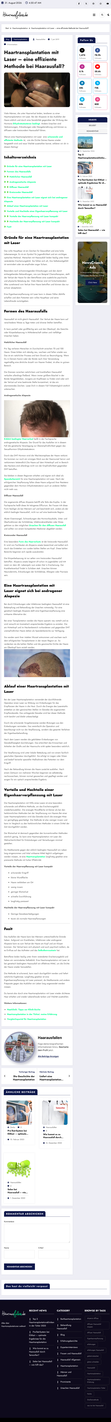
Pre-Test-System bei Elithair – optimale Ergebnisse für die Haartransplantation (18, 1132)
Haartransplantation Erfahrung (94, 1380)
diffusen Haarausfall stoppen (94, 1325)
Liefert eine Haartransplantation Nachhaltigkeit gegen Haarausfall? (51, 1078)
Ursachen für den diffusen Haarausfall (47, 525)
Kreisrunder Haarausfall (20, 192)
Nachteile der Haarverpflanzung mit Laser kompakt (34, 221)
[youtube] (107, 3)
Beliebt (92, 125)
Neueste (93, 119)
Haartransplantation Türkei (96, 1388)
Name (6, 1247)
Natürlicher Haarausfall (20, 176)
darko (12, 1127)
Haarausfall (91, 1368)
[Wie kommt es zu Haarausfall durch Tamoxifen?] (55, 1112)
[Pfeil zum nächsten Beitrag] (69, 1076)
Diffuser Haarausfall (19, 187)
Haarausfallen (40, 39)
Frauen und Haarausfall (71, 1353)
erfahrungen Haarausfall (95, 1350)
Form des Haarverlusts (30, 541)
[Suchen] (102, 14)
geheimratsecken (93, 1356)
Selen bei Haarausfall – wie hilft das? (17, 1191)
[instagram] (100, 3)
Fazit (9, 226)
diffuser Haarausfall (94, 1332)
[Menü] (94, 15)
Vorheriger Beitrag (27, 1072)
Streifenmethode (93, 1400)
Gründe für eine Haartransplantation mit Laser (29, 166)
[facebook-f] (79, 3)
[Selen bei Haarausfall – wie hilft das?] (19, 1167)
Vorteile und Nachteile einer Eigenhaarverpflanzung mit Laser (37, 211)
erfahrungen (91, 1344)
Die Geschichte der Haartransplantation (24, 1078)
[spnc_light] (108, 15)
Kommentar (92, 131)
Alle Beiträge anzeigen (48, 1056)
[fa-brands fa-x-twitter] (86, 3)
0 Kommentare (12, 44)
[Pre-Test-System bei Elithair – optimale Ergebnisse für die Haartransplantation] (19, 1112)
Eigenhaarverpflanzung (95, 1338)
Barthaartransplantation (71, 1318)
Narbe (89, 1394)
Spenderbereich (12, 479)
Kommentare (9, 1221)
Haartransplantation (20, 39)
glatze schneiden (93, 1362)
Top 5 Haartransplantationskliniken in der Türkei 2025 (92, 156)
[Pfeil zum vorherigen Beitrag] (5, 1076)
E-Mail (40, 1247)
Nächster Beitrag (47, 1072)
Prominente (66, 1381)
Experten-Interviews (69, 1347)
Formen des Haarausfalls (19, 171)
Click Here (92, 282)
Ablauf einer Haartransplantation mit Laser (27, 205)
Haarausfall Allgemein (70, 1359)
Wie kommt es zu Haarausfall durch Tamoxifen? (52, 1136)
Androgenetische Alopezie (22, 181)
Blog (7, 39)
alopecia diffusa (92, 1318)
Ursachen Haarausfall (70, 1388)
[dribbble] (93, 3)
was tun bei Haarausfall (95, 1405)
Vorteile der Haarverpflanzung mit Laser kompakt (33, 216)
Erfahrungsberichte (69, 1340)
